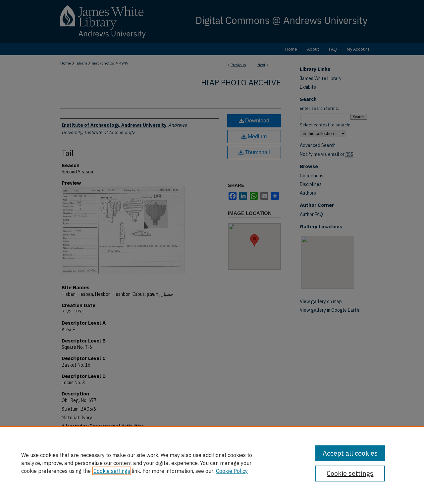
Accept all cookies (350, 453)
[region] (212, 462)
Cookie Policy (232, 471)
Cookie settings (111, 471)
